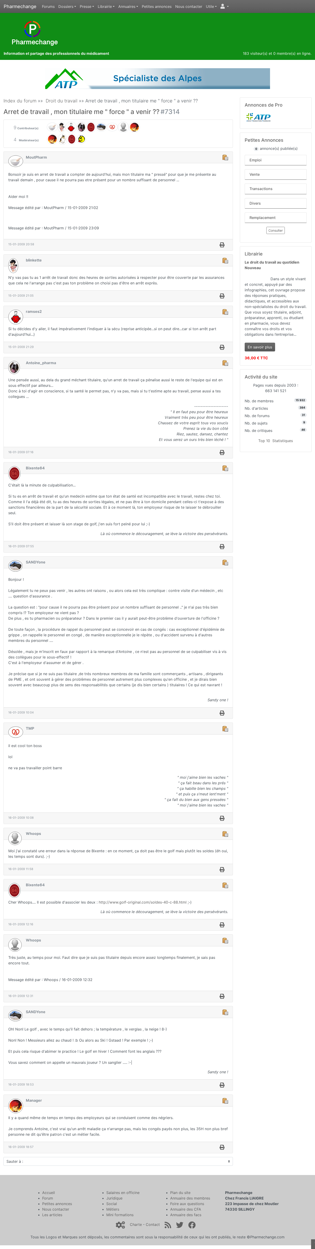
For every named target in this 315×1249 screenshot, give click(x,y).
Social (111, 1203)
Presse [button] (85, 6)
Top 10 (264, 440)
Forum (47, 1198)
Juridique (114, 1198)
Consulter (275, 230)
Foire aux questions (187, 1203)
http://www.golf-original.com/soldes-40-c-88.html (143, 902)
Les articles (52, 1214)
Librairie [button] (105, 6)
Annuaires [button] (126, 6)
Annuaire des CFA (185, 1209)
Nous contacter (188, 6)
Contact (153, 1224)
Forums (48, 6)
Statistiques (282, 440)
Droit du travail (61, 101)
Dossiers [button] (65, 6)
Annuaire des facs (185, 1214)
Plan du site (180, 1192)
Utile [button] (210, 6)
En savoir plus (260, 347)
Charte (136, 1224)
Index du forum (19, 101)
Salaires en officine (123, 1192)
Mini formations (120, 1214)
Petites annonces (157, 6)
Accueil (48, 1192)
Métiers (112, 1209)
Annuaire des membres (190, 1198)
